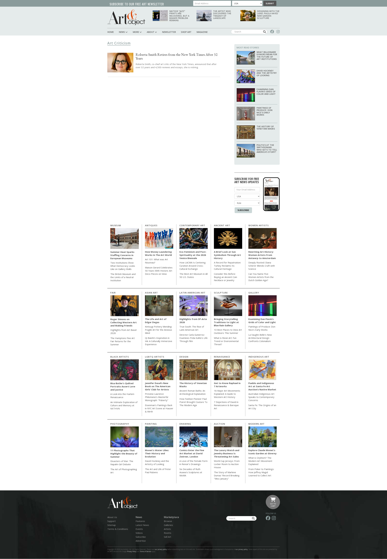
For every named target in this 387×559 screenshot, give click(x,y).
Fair (113, 292)
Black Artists (119, 356)
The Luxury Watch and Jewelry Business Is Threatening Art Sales (226, 453)
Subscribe (243, 210)
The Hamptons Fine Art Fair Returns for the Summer (122, 341)
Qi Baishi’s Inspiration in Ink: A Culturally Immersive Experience (158, 341)
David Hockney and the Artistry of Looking (267, 73)
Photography (119, 423)
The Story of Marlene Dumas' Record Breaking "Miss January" (226, 475)
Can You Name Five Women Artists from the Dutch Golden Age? (261, 277)
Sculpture (221, 292)
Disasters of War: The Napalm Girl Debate (121, 463)
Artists (167, 528)
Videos (139, 532)
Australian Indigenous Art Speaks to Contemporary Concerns (261, 397)
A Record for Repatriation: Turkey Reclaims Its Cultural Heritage (227, 265)
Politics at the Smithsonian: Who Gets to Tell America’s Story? (267, 148)
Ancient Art (222, 225)
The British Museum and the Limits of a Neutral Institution (123, 277)
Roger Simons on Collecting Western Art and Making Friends (123, 322)
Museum (115, 225)
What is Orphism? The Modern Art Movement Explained (260, 461)
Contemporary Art (192, 225)
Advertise (141, 540)
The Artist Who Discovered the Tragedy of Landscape (222, 14)
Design (183, 356)
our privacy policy (161, 549)
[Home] (126, 17)
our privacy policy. (242, 549)
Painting (151, 423)
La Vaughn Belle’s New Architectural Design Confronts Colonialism (260, 338)
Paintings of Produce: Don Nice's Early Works (264, 111)
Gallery (253, 292)
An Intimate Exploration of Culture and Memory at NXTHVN (123, 405)
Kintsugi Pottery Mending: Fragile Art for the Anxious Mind (158, 329)
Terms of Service (145, 551)
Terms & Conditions (117, 528)
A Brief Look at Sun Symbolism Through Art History (227, 255)
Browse (168, 521)
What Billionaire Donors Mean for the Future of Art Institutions (267, 55)
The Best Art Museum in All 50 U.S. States (193, 275)
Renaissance (222, 356)
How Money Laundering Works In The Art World (158, 253)
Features (140, 521)
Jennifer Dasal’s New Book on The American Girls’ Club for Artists (157, 386)
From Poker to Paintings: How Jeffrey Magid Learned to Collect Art (261, 472)
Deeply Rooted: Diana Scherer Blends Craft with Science (261, 265)
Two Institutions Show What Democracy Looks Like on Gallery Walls (122, 266)
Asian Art (151, 292)
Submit (270, 3)
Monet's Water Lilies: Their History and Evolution (157, 453)
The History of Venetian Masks (266, 127)
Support (111, 521)
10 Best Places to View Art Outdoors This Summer (228, 331)
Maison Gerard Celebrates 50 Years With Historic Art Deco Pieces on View (158, 270)
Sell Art (167, 536)
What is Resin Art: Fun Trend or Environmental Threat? (226, 341)
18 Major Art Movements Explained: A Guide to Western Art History (227, 394)
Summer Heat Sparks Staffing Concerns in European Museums (122, 255)
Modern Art (256, 423)
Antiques (151, 225)
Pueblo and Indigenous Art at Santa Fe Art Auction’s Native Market (262, 386)
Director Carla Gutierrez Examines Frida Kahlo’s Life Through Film (193, 338)
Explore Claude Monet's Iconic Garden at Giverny (262, 452)
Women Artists (258, 225)
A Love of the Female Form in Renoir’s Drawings (193, 462)
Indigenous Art (258, 356)
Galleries (168, 525)
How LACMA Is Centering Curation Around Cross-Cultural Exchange (192, 265)
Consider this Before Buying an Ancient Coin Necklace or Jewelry (225, 277)
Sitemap (111, 525)
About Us (112, 517)
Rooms (167, 532)
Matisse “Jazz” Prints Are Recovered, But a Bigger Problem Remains (179, 16)
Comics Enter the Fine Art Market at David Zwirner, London (191, 453)
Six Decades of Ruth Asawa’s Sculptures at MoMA (190, 472)
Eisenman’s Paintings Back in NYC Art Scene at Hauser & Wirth (159, 408)
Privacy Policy (131, 551)
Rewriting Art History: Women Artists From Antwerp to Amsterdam (262, 255)
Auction (219, 423)
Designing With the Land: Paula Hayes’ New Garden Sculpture (268, 14)
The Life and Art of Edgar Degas (155, 321)
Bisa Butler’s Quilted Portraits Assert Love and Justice (122, 386)
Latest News (142, 525)
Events (139, 528)
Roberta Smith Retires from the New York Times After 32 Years (177, 56)
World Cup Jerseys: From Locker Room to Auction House (227, 464)
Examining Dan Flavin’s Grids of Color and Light (266, 91)
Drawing (185, 423)
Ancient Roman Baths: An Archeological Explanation (192, 392)
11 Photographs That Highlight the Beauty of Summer (123, 453)
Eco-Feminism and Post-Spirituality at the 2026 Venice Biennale (193, 255)
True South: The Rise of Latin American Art (191, 328)
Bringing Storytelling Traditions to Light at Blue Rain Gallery (226, 322)
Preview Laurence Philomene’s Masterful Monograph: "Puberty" (156, 397)
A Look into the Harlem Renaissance (122, 395)
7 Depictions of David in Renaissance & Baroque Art (226, 405)
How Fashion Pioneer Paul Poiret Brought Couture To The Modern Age (193, 402)
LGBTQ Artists (154, 356)
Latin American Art (192, 292)
